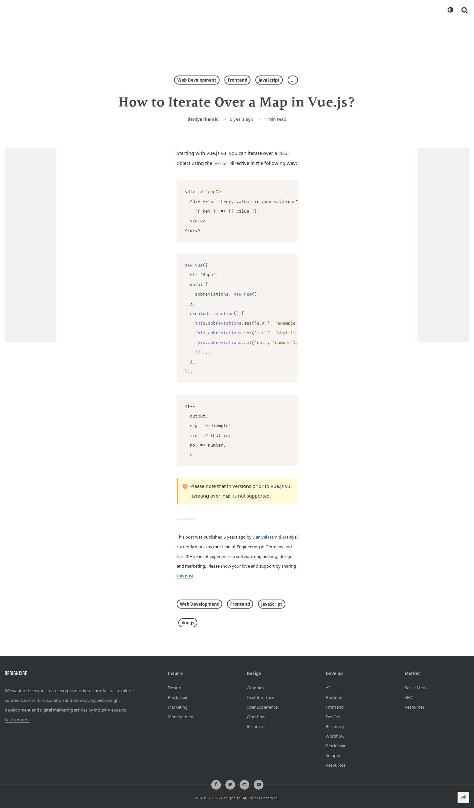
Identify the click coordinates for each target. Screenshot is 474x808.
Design (174, 688)
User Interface (260, 697)
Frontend (237, 80)
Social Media (417, 688)
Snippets (334, 755)
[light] (450, 10)
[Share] (463, 797)
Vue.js (188, 623)
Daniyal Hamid (203, 119)
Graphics (255, 688)
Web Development (196, 80)
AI (328, 688)
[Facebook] (216, 785)
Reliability (335, 726)
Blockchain (178, 697)
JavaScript (269, 80)
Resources (256, 726)
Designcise (230, 798)
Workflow (256, 717)
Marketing (178, 707)
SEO (408, 697)
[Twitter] (230, 785)
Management (181, 717)
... (293, 80)
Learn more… (17, 719)
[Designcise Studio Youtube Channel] (258, 785)
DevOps (333, 717)
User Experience (262, 707)
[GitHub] (244, 785)
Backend (334, 697)
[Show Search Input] (464, 10)
